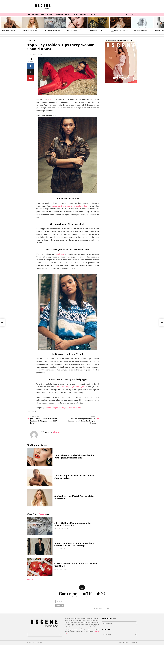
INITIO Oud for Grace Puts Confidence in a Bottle (96, 29)
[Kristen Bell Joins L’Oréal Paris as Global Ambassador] (33, 22)
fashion (50, 99)
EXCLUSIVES (35, 14)
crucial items (59, 254)
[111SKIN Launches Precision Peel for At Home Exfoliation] (142, 22)
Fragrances (84, 14)
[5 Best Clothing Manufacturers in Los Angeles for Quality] (55, 22)
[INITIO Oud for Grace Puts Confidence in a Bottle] (98, 22)
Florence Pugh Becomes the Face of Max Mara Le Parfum (11, 29)
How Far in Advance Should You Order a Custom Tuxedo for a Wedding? (74, 544)
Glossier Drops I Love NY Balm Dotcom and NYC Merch (75, 564)
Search (60, 635)
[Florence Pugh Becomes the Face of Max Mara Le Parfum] (11, 22)
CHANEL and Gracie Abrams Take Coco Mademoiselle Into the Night (120, 30)
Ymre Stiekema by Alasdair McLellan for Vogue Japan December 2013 (74, 456)
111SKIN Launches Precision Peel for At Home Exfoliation (142, 29)
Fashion (42, 514)
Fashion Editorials (47, 14)
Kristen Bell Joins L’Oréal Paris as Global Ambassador (32, 29)
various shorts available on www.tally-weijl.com (70, 206)
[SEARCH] (136, 14)
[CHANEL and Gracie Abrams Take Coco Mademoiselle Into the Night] (120, 22)
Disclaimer (133, 642)
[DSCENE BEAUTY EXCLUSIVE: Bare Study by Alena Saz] (76, 22)
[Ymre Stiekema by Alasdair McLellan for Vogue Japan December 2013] (39, 457)
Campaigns (59, 14)
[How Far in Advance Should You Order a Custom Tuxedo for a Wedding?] (39, 546)
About (93, 14)
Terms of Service (123, 642)
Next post (30, 579)
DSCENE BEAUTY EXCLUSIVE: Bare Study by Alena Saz (76, 29)
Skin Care (75, 14)
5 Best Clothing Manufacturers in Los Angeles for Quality (54, 29)
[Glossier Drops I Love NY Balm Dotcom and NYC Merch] (39, 567)
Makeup (67, 14)
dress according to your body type (70, 387)
